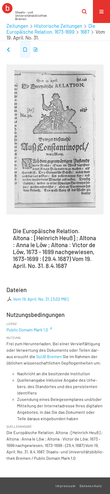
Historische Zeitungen (58, 26)
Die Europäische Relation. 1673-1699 (50, 29)
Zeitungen (17, 26)
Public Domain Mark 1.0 (27, 329)
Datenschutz (91, 486)
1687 (84, 32)
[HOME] (25, 11)
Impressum (66, 486)
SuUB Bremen (49, 356)
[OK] (84, 11)
